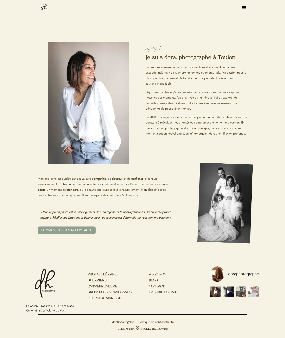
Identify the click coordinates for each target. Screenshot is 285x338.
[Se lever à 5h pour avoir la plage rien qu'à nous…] (215, 292)
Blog (153, 280)
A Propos (157, 274)
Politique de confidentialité (156, 322)
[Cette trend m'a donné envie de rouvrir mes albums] (241, 292)
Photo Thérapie (102, 274)
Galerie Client (163, 292)
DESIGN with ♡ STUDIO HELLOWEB (142, 329)
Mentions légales (122, 322)
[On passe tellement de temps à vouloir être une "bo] (253, 292)
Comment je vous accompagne (66, 230)
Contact (157, 286)
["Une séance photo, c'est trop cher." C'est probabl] (228, 292)
